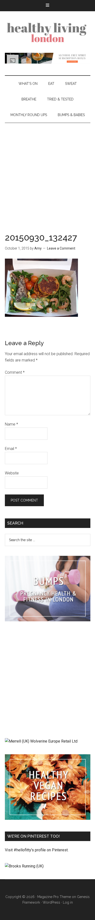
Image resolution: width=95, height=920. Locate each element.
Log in (68, 902)
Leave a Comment (61, 248)
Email (11, 448)
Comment (15, 372)
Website (12, 473)
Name (11, 424)
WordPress (51, 902)
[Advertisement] (47, 173)
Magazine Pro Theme (54, 897)
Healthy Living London (47, 32)
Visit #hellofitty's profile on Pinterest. (36, 850)
